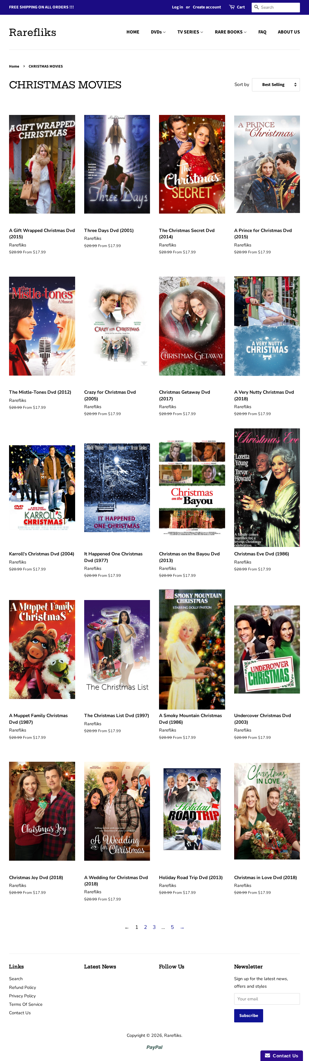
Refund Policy (22, 987)
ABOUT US (289, 32)
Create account (207, 7)
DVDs (157, 32)
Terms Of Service (26, 1004)
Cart (241, 7)
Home (14, 66)
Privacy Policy (22, 996)
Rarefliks (32, 32)
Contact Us (20, 1013)
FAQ (262, 32)
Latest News (100, 967)
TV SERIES (188, 32)
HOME (132, 32)
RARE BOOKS (229, 32)
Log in (177, 7)
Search (16, 979)
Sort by (241, 84)
